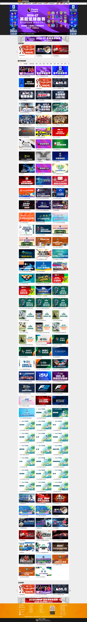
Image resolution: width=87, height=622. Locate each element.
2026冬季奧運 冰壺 (40, 454)
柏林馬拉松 (22, 552)
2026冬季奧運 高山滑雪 (24, 442)
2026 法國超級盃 (56, 161)
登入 (58, 1)
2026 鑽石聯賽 (56, 210)
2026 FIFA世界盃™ (57, 137)
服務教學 (41, 610)
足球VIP (45, 3)
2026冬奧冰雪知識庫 (57, 491)
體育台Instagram (63, 612)
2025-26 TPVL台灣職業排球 (58, 369)
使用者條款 (31, 609)
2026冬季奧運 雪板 (57, 479)
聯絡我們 (60, 616)
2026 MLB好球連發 (40, 100)
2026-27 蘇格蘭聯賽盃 (24, 161)
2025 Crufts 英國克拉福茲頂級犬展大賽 (44, 308)
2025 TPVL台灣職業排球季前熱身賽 (43, 540)
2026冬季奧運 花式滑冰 (24, 430)
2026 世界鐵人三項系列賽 (58, 259)
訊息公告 (41, 608)
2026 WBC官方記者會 (57, 344)
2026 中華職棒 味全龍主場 (41, 124)
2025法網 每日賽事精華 (24, 576)
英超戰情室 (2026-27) (40, 149)
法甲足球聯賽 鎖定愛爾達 (25, 33)
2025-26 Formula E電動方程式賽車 (60, 405)
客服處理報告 (42, 612)
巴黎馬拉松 (55, 271)
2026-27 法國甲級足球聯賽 (25, 88)
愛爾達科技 (23, 607)
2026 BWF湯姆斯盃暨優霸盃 (59, 186)
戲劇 (64, 3)
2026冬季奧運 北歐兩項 (41, 467)
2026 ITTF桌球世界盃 (40, 222)
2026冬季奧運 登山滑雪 (41, 430)
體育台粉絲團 (62, 608)
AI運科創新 (31, 63)
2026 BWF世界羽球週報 (41, 405)
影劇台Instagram (63, 613)
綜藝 (68, 3)
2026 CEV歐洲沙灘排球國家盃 (26, 271)
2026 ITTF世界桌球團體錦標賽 (42, 210)
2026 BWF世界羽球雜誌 (41, 503)
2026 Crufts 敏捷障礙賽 (24, 320)
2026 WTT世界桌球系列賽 (25, 210)
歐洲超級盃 (22, 173)
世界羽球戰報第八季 (57, 503)
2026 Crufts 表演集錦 (24, 332)
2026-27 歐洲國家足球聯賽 (25, 393)
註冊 (60, 1)
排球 (62, 63)
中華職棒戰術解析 (23, 528)
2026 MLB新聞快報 (23, 100)
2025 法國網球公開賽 (57, 564)
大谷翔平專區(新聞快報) (24, 112)
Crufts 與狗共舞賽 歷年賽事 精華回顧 (27, 344)
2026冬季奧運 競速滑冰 (24, 491)
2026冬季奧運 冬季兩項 (58, 442)
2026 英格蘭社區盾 (57, 149)
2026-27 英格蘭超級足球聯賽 (42, 76)
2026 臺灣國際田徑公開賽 (41, 259)
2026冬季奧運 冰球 (40, 442)
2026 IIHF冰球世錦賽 (40, 234)
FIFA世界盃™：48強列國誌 (41, 295)
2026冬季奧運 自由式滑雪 (58, 454)
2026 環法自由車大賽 (40, 137)
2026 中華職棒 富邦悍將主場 (25, 124)
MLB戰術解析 (39, 55)
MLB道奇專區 (39, 112)
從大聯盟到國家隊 (56, 357)
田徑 (65, 63)
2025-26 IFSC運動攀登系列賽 (42, 552)
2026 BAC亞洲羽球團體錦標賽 (26, 381)
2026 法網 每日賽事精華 (58, 247)
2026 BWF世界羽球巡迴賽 (25, 186)
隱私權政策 (31, 610)
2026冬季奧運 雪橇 (23, 467)
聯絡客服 (41, 609)
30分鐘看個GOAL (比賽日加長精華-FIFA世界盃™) (46, 283)
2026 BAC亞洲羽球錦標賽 (25, 198)
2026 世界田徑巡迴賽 (24, 222)
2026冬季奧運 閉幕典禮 (58, 418)
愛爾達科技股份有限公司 (29, 616)
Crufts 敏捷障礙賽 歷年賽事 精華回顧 (60, 332)
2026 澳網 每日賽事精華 (41, 515)
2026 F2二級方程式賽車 (41, 393)
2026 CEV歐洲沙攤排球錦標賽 (42, 198)
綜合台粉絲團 (62, 610)
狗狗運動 (26, 63)
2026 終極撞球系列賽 (24, 283)
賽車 (58, 63)
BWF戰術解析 (56, 55)
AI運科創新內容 (23, 503)
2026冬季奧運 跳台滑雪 (41, 479)
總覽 (21, 63)
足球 (40, 63)
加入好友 (22, 614)
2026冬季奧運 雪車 (57, 430)
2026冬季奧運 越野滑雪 (24, 454)
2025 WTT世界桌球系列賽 (58, 540)
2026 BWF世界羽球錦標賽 (25, 76)
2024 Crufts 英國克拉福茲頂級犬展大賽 (61, 308)
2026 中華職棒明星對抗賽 (58, 173)
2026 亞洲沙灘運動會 (40, 271)
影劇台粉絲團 (62, 609)
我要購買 (34, 3)
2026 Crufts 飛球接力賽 (41, 320)
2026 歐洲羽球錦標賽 (57, 198)
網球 (51, 63)
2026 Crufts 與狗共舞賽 (57, 320)
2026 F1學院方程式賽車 (24, 405)
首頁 (20, 3)
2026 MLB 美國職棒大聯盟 (58, 88)
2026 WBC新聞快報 (24, 357)
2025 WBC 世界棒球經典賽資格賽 (43, 369)
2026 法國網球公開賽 (40, 247)
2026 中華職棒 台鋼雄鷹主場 (59, 112)
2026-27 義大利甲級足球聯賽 (59, 76)
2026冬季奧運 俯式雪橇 (24, 479)
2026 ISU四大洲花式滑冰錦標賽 (42, 381)
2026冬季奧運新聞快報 (41, 491)
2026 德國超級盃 (39, 161)
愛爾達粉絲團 (62, 606)
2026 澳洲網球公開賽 (24, 515)
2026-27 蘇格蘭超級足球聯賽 (25, 149)
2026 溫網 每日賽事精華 (24, 247)
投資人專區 (23, 609)
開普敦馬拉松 (22, 259)
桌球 (55, 63)
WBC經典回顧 (39, 357)
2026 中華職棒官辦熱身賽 (25, 369)
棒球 (37, 63)
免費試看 (30, 606)
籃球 (44, 63)
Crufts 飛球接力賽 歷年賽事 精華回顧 (43, 332)
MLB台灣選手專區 (56, 100)
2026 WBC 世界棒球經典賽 (41, 344)
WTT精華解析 (56, 528)
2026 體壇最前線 (39, 186)
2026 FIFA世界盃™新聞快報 (25, 295)
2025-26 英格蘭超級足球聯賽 (59, 381)
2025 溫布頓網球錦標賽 (41, 564)
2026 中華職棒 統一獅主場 (58, 124)
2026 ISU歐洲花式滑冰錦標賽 (26, 418)
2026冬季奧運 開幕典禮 (41, 418)
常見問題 (41, 606)
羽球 (47, 63)
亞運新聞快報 (22, 55)
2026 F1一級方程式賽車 (24, 137)
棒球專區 (40, 3)
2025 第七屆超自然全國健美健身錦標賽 (27, 564)
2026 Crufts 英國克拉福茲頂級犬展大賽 (61, 295)
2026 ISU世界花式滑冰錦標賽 (59, 222)
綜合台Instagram (63, 614)
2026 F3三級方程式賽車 (58, 393)
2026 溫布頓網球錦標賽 (58, 234)
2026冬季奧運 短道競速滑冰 (58, 467)
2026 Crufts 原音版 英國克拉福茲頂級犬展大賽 (29, 308)
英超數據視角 (39, 528)
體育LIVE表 (28, 3)
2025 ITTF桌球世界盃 (40, 576)
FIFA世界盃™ (52, 3)
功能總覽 (30, 612)
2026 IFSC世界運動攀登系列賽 (26, 234)
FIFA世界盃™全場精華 (57, 283)
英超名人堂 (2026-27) (40, 173)
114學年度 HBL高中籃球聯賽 (59, 552)
